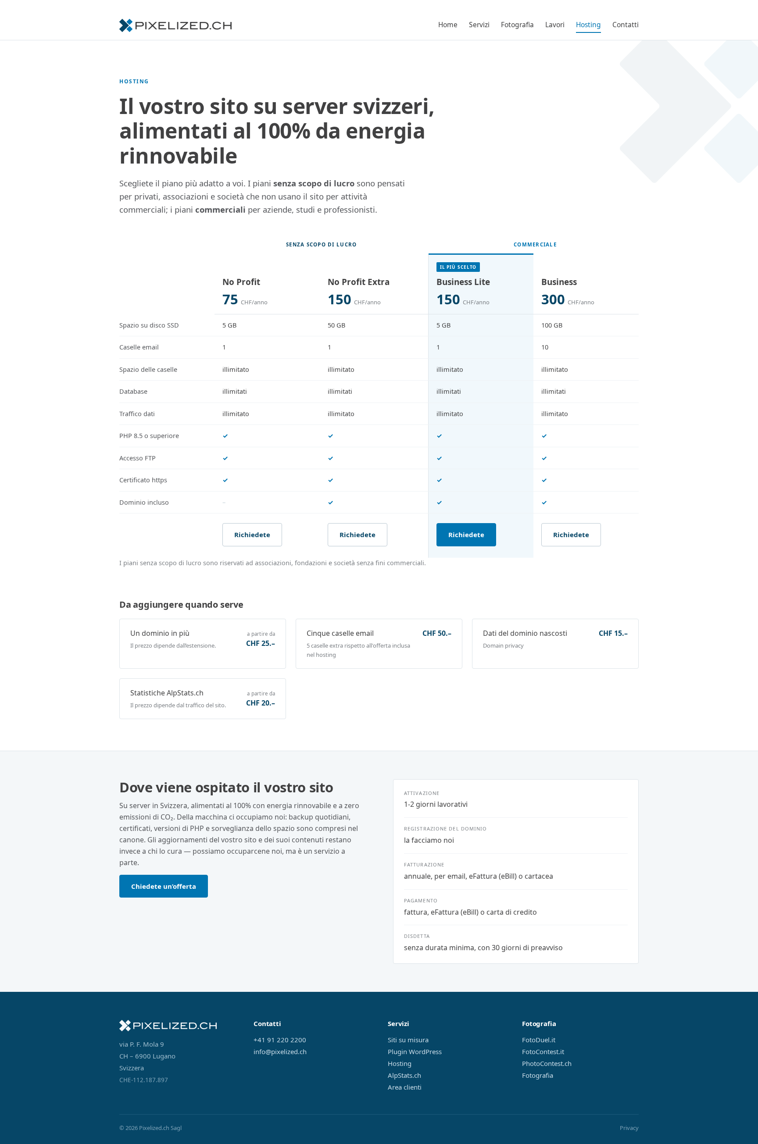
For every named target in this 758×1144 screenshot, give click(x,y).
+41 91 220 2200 (280, 1039)
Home (448, 24)
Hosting (588, 24)
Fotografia (517, 24)
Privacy (629, 1128)
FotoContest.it (543, 1051)
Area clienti (405, 1087)
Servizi (479, 24)
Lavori (555, 24)
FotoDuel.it (538, 1039)
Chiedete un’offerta (163, 886)
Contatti (625, 24)
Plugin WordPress (415, 1051)
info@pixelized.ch (280, 1051)
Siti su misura (408, 1039)
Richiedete (252, 534)
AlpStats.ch (404, 1075)
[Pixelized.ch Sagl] (175, 25)
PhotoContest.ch (547, 1063)
